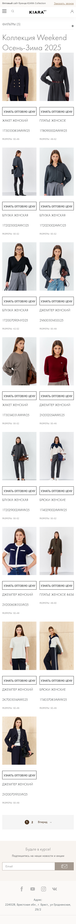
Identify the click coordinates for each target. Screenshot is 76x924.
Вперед (42, 822)
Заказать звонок (64, 3)
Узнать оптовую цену (19, 112)
